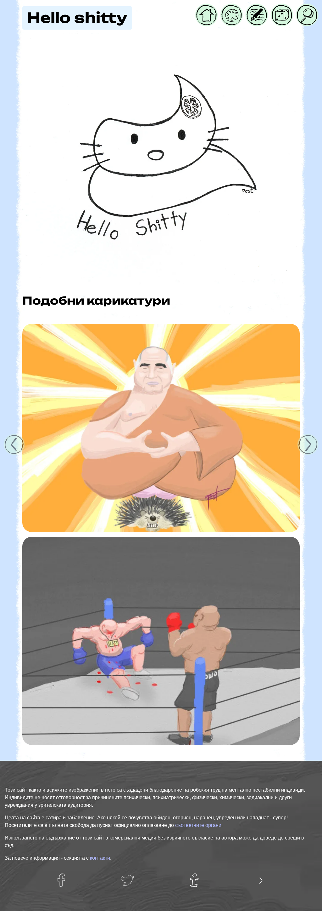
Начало (206, 8)
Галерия (231, 8)
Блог (253, 8)
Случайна (282, 8)
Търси (305, 8)
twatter (129, 877)
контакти (100, 858)
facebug (64, 877)
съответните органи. (199, 825)
